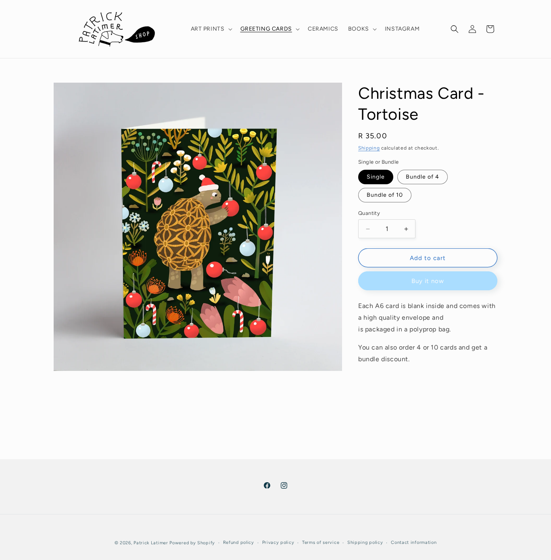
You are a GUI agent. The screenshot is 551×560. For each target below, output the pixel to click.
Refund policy (238, 542)
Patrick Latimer (151, 542)
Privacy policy (278, 542)
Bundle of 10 (385, 195)
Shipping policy (365, 542)
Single (376, 176)
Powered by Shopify (192, 542)
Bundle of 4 (422, 176)
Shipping (369, 148)
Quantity (369, 213)
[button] (211, 29)
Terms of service (320, 542)
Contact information (413, 542)
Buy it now (427, 281)
